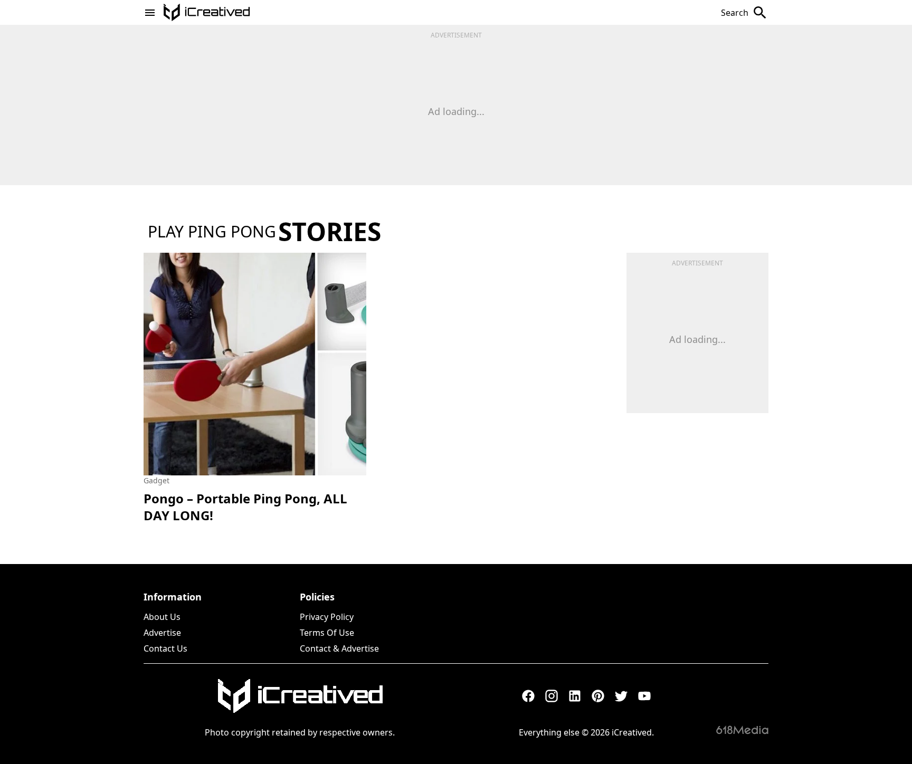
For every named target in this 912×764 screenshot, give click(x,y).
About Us (162, 617)
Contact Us (165, 648)
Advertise (162, 632)
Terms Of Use (327, 632)
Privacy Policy (327, 617)
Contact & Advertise (339, 648)
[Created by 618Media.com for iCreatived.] (742, 729)
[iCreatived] (299, 696)
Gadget (156, 480)
